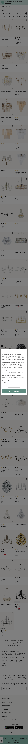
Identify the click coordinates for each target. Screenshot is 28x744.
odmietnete (5, 377)
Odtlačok (4, 383)
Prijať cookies (14, 391)
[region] (14, 372)
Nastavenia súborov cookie (14, 387)
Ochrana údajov (6, 380)
